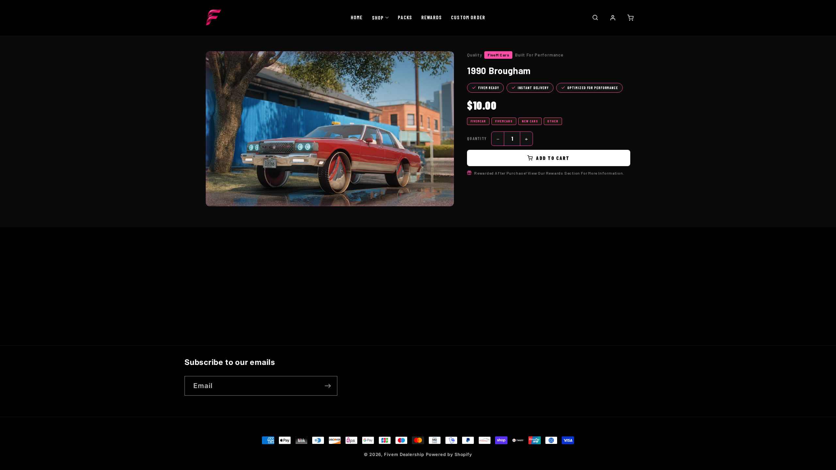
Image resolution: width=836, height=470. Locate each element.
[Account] (613, 18)
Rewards (431, 17)
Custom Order (468, 17)
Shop (378, 18)
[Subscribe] (327, 386)
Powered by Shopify (449, 454)
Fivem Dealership (404, 454)
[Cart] (630, 18)
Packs (405, 17)
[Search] (595, 17)
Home (357, 17)
